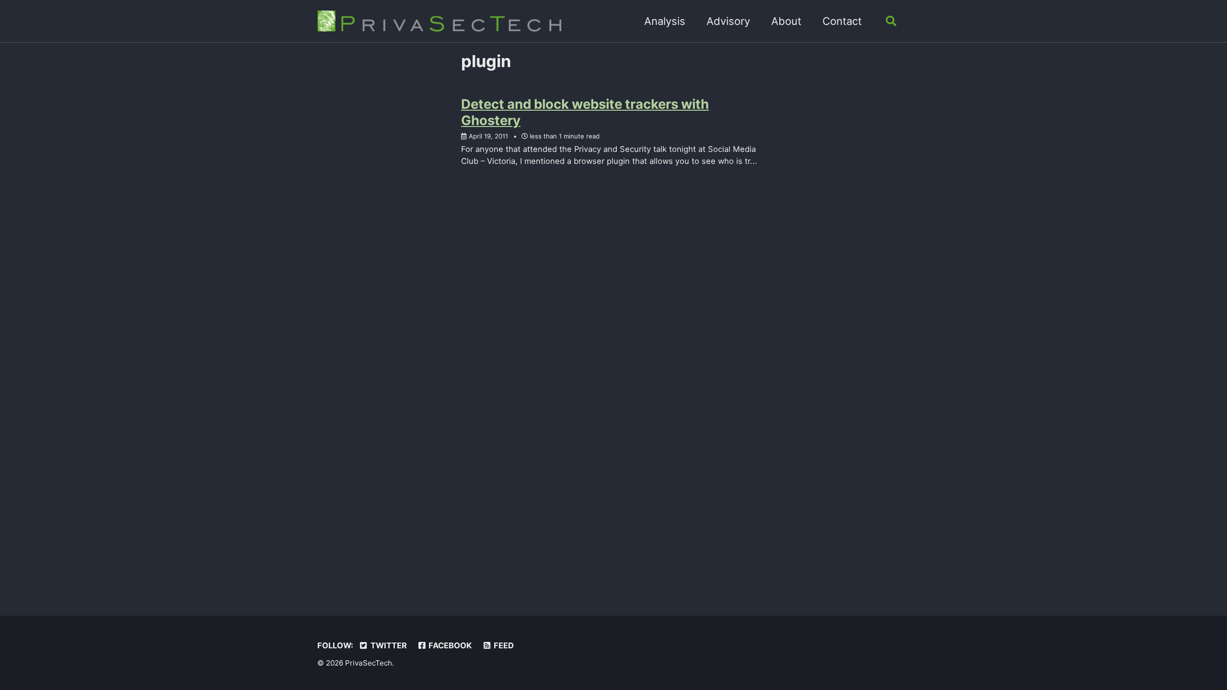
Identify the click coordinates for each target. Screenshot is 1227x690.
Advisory (728, 21)
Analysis (664, 21)
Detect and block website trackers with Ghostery (585, 112)
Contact (842, 21)
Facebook (449, 645)
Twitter (388, 645)
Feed (503, 645)
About (786, 21)
